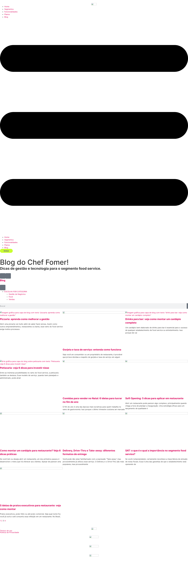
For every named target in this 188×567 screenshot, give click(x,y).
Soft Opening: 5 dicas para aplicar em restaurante (154, 398)
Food (11, 297)
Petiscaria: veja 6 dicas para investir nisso (24, 367)
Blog (6, 17)
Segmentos (9, 9)
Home (6, 6)
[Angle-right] (8, 276)
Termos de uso (6, 531)
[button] (94, 127)
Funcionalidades (11, 12)
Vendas (12, 299)
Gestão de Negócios (17, 294)
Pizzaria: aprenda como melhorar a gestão (25, 319)
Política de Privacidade (9, 532)
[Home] (2, 276)
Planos (7, 14)
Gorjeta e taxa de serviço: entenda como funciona (92, 349)
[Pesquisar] (187, 306)
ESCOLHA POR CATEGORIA (15, 291)
